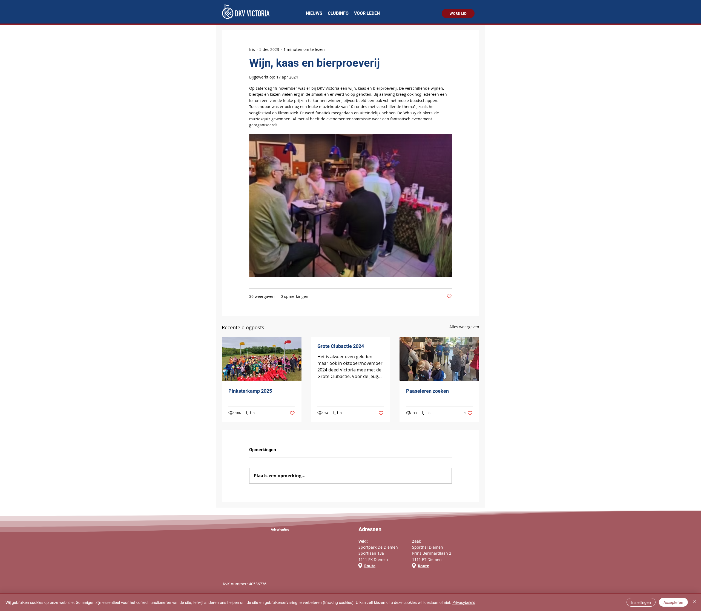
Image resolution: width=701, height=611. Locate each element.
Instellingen (641, 602)
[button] (338, 13)
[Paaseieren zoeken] (439, 359)
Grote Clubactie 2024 (340, 346)
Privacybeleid (463, 602)
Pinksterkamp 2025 (250, 391)
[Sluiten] (694, 602)
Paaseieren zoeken (427, 391)
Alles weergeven (464, 326)
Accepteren (673, 602)
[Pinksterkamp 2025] (261, 359)
